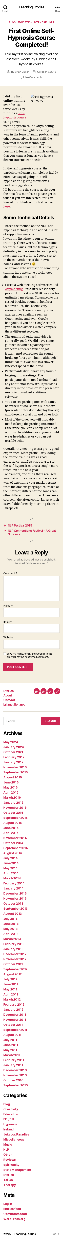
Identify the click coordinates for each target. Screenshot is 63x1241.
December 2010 (15, 1070)
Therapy (9, 1185)
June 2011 (10, 1045)
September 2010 (15, 1085)
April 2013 (10, 934)
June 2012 (10, 984)
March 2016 (12, 797)
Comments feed (15, 1214)
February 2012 (13, 1004)
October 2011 (13, 1024)
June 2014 (11, 863)
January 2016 (13, 802)
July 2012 (10, 979)
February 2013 (14, 944)
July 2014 (10, 858)
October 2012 (13, 964)
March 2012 (11, 999)
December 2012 (15, 954)
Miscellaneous (13, 1139)
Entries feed (12, 1209)
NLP (51, 22)
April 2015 (10, 833)
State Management (17, 1170)
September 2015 (15, 817)
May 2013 (10, 929)
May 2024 (10, 742)
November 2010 (15, 1075)
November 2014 (15, 838)
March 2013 (12, 939)
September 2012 (15, 969)
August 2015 (12, 823)
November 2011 (14, 1019)
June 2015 (11, 828)
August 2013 (12, 913)
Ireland (8, 1129)
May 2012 (10, 989)
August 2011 (12, 1035)
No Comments (33, 77)
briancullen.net (14, 704)
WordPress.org (14, 1219)
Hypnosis (41, 22)
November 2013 (15, 898)
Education (25, 22)
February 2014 (14, 883)
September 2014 (15, 848)
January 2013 (13, 949)
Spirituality (11, 1164)
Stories (8, 691)
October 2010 (13, 1080)
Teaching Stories (31, 7)
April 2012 (10, 994)
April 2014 (10, 873)
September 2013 (15, 908)
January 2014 (13, 888)
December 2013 (15, 893)
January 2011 (13, 1065)
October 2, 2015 (46, 71)
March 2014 (12, 878)
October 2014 (13, 843)
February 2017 (13, 757)
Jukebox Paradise (16, 1134)
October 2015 (13, 812)
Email (7, 621)
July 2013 (10, 918)
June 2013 (11, 923)
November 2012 (15, 959)
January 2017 (13, 762)
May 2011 (10, 1050)
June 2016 (11, 782)
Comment (10, 573)
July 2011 (10, 1040)
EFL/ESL (9, 1119)
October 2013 (13, 903)
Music (7, 1144)
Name (8, 605)
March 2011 (11, 1055)
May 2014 (10, 868)
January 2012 (13, 1009)
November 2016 (15, 767)
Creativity (10, 1109)
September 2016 (15, 772)
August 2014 (12, 853)
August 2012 (12, 974)
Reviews (9, 1159)
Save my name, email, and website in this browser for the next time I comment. (29, 655)
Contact (9, 700)
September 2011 (15, 1030)
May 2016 (10, 787)
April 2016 (10, 792)
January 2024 (13, 747)
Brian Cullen (22, 71)
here (6, 206)
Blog (12, 22)
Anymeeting (14, 289)
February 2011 (13, 1060)
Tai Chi (8, 1180)
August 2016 (12, 777)
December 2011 (14, 1014)
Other (7, 1154)
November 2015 (15, 807)
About (7, 695)
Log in (7, 1203)
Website (8, 637)
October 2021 (13, 752)
